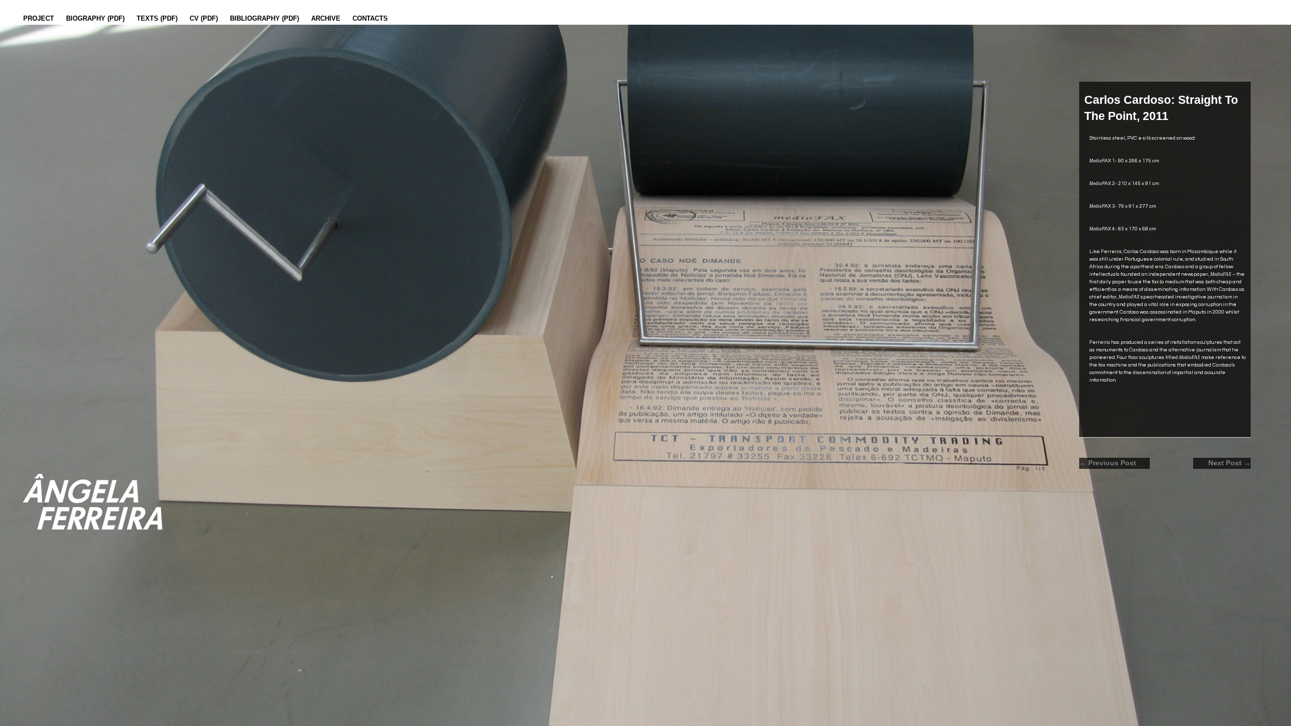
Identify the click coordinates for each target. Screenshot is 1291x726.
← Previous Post (1107, 463)
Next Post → (1229, 463)
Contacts (370, 18)
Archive (325, 18)
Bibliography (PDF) (264, 18)
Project (38, 18)
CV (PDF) (204, 18)
